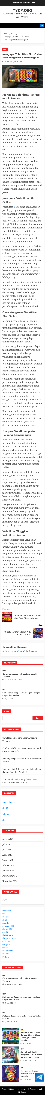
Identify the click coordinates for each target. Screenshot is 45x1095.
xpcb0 (6, 62)
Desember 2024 (9, 875)
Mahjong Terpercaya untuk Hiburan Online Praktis (21, 1017)
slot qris (5, 916)
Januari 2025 (8, 870)
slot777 (5, 947)
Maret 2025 (7, 860)
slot (16, 206)
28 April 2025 (27, 1061)
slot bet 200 (7, 929)
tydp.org (22, 10)
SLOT (5, 49)
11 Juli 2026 (8, 699)
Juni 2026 (6, 849)
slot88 (5, 808)
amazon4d (6, 910)
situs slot (5, 923)
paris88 (5, 932)
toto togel (6, 814)
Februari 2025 (8, 865)
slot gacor (6, 944)
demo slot (6, 941)
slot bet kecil (7, 950)
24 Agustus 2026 (11, 680)
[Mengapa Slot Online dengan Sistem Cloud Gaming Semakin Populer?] (10, 1036)
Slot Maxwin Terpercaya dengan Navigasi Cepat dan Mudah (21, 694)
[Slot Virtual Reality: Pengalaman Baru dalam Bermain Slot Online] (10, 1054)
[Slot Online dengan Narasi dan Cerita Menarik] (10, 1073)
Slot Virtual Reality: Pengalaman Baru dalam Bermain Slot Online (31, 1055)
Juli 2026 (6, 844)
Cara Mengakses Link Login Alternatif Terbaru (19, 675)
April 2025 (7, 855)
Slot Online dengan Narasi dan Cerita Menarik (29, 1073)
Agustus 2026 (8, 839)
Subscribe (42, 25)
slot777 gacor (7, 935)
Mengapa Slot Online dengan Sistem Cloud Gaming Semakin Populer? (21, 770)
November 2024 (9, 881)
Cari (6, 711)
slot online (6, 953)
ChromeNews (35, 1089)
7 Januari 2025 (17, 62)
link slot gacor (8, 802)
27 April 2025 (27, 1080)
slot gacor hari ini (9, 938)
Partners (5, 956)
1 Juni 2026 (8, 1022)
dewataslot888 (8, 926)
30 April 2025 (27, 1044)
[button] (37, 25)
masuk (16, 651)
